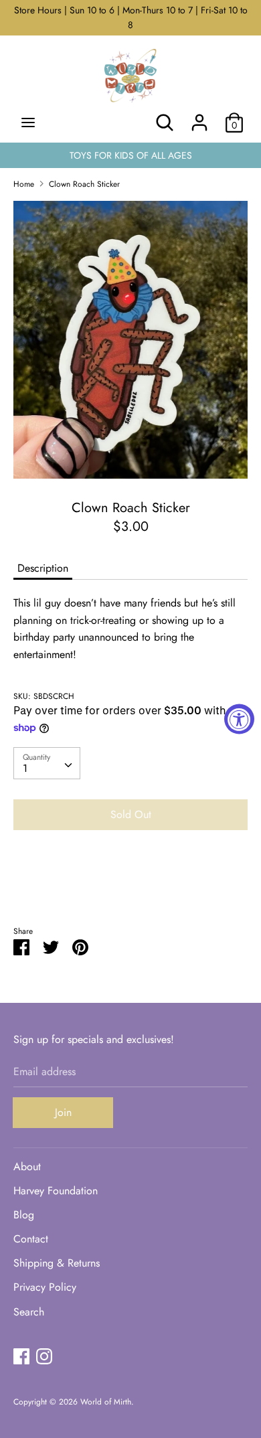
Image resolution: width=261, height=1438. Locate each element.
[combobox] (46, 763)
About (27, 1166)
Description (42, 568)
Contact (30, 1239)
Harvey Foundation (55, 1190)
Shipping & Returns (56, 1263)
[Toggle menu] (28, 122)
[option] (130, 339)
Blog (23, 1214)
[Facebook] (21, 1356)
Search (28, 1312)
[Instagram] (44, 1356)
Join (63, 1112)
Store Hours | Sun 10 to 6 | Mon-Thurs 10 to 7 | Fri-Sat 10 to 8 (131, 17)
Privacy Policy (44, 1287)
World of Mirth (105, 1402)
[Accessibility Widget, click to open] (239, 719)
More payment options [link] (130, 886)
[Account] (199, 117)
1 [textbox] (25, 768)
